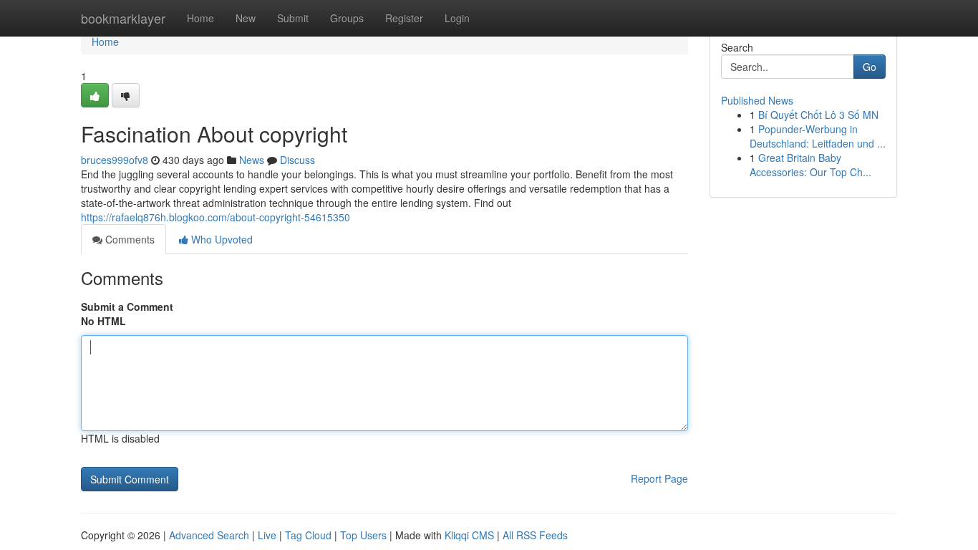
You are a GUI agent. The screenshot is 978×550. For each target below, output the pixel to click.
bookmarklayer (123, 18)
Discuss (297, 160)
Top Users (363, 535)
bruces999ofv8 (114, 160)
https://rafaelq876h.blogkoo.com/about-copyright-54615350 (215, 217)
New (246, 18)
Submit (293, 18)
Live (267, 535)
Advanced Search (209, 535)
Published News (757, 100)
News (251, 160)
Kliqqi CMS (469, 535)
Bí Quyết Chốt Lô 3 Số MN (818, 114)
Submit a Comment (127, 306)
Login (457, 18)
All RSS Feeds (535, 535)
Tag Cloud (308, 535)
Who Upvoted (220, 239)
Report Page (659, 478)
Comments (128, 239)
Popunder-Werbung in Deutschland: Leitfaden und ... (818, 136)
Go (869, 66)
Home (200, 18)
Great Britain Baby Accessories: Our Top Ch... (810, 164)
